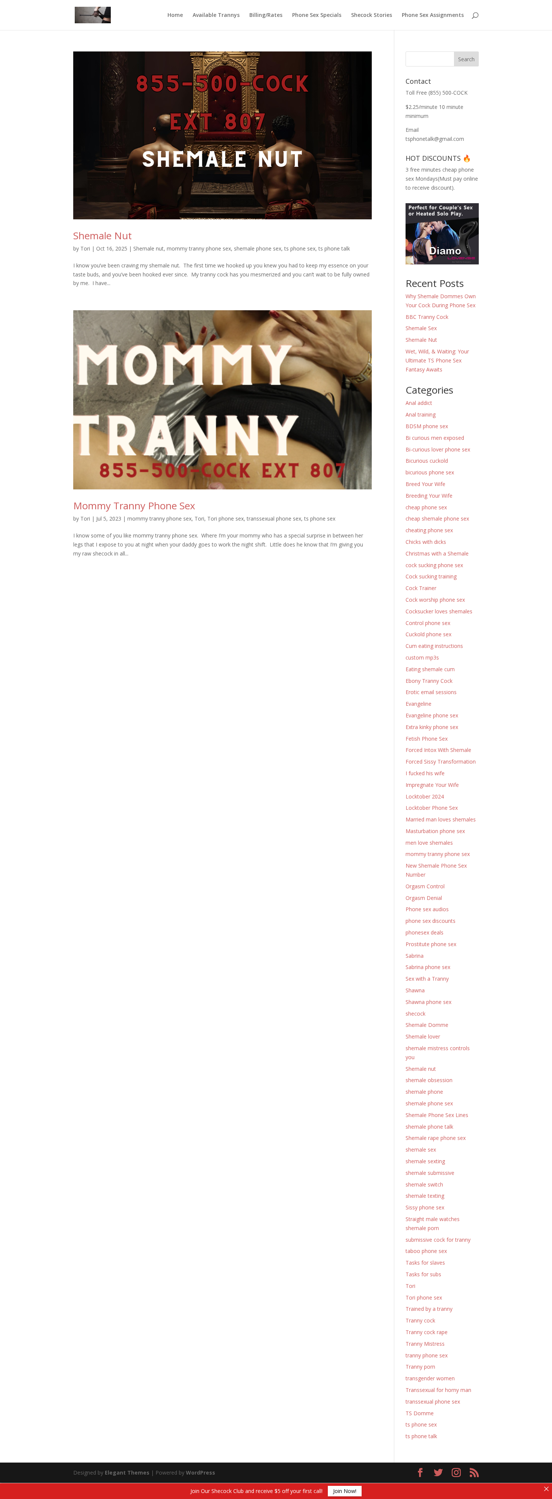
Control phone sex (428, 622)
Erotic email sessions (431, 692)
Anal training (421, 414)
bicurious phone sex (430, 472)
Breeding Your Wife (429, 495)
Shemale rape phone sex (436, 1137)
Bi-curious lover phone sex (438, 449)
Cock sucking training (431, 576)
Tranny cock (420, 1320)
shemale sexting (425, 1161)
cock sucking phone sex (434, 565)
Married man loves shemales (441, 819)
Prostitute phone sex (431, 944)
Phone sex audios (427, 909)
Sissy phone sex (425, 1207)
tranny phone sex (427, 1355)
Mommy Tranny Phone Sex (134, 505)
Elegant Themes (127, 1472)
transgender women (430, 1378)
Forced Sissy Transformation (441, 761)
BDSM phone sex (427, 426)
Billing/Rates (265, 15)
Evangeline (418, 703)
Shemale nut (148, 248)
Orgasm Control (425, 886)
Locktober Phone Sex (432, 807)
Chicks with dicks (426, 541)
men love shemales (429, 842)
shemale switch (424, 1184)
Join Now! (344, 1490)
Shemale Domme (427, 1024)
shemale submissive (430, 1172)
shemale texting (425, 1195)
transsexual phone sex (274, 518)
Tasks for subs (423, 1274)
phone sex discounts (430, 920)
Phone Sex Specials (316, 15)
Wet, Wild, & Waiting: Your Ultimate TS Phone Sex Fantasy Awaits (437, 360)
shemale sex (421, 1149)
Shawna (415, 990)
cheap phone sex (426, 507)
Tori (85, 248)
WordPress (200, 1472)
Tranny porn (420, 1366)
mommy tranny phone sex (199, 248)
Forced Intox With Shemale (438, 749)
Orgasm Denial (424, 897)
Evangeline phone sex (432, 715)
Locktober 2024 (425, 796)
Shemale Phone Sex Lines (437, 1115)
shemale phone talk (429, 1126)
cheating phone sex (429, 530)
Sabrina (415, 955)
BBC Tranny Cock (427, 316)
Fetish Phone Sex (427, 738)
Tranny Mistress (425, 1343)
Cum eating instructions (434, 645)
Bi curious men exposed (435, 437)
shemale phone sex (257, 248)
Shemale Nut (102, 235)
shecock (415, 1013)
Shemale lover (423, 1036)
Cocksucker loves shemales (439, 611)
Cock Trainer (421, 588)
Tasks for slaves (425, 1262)
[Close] (546, 1488)
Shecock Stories (371, 15)
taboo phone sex (426, 1250)
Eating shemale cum (430, 669)
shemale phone (424, 1091)
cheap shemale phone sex (437, 518)
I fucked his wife (425, 773)
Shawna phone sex (428, 1001)
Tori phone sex (225, 518)
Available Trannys (216, 15)
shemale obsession (429, 1080)
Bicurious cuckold (427, 460)
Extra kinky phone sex (432, 727)
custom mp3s (422, 657)
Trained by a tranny (429, 1308)
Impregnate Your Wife (432, 784)
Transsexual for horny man (438, 1389)
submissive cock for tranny (438, 1239)
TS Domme (420, 1413)
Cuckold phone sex (428, 634)
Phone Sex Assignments (433, 15)
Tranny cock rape (427, 1332)
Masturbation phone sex (435, 831)
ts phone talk (334, 248)
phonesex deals (424, 932)
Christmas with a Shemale (437, 553)
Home (175, 15)
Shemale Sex (421, 328)
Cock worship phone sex (435, 599)
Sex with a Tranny (427, 978)
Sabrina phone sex (428, 967)
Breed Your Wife (425, 484)
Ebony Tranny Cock (429, 680)
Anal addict (419, 402)
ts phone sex (299, 248)
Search (466, 59)
